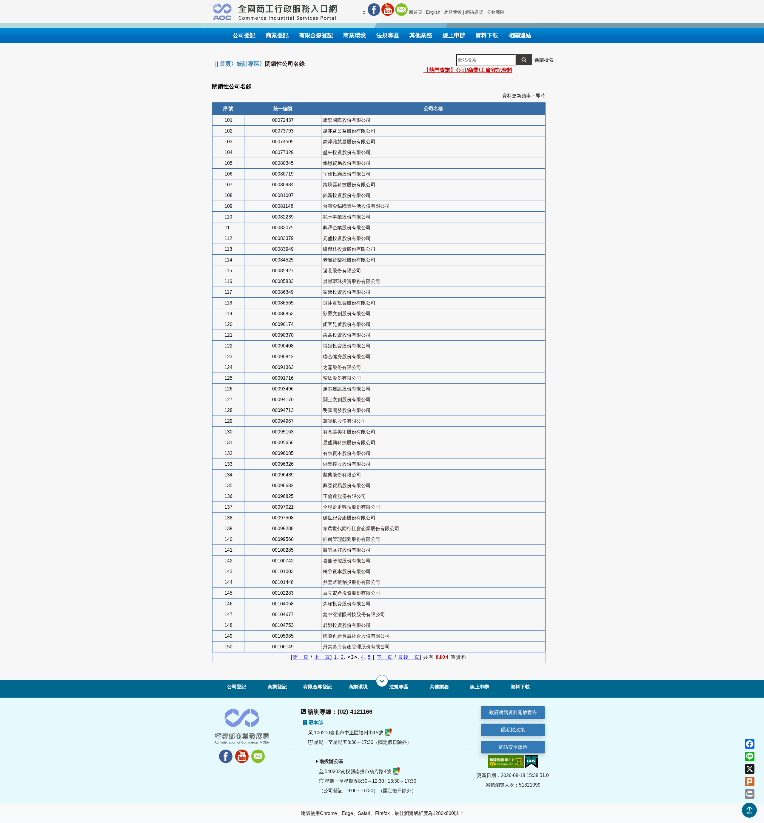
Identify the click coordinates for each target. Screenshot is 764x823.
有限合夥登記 (317, 686)
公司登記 (236, 686)
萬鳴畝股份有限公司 (344, 421)
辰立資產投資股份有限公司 (351, 593)
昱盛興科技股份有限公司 (349, 442)
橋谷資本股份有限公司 (347, 571)
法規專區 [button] (387, 35)
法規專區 (398, 686)
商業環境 (358, 686)
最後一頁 (409, 657)
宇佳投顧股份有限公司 (347, 173)
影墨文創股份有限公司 (347, 313)
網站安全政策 (513, 747)
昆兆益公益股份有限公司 (349, 130)
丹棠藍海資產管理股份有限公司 (356, 646)
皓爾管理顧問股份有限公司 (351, 539)
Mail (401, 9)
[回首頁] (287, 10)
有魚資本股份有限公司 (347, 453)
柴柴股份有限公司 (342, 474)
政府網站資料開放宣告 (513, 712)
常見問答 (453, 12)
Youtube (387, 9)
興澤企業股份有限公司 (347, 227)
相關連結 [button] (520, 35)
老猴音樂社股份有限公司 (349, 259)
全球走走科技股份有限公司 (351, 507)
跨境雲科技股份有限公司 (349, 184)
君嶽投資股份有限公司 (347, 625)
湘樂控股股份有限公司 (347, 464)
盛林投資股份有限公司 (347, 152)
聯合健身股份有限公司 (347, 356)
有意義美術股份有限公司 (349, 431)
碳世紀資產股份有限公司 (349, 517)
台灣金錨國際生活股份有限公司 (356, 206)
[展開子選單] (382, 681)
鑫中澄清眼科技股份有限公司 (354, 614)
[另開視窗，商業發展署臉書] (223, 753)
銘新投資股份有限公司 (347, 195)
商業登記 (277, 686)
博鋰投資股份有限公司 (347, 345)
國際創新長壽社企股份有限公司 (356, 636)
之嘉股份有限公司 (342, 367)
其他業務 (439, 686)
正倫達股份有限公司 (344, 496)
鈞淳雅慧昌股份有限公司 (349, 141)
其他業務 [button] (420, 35)
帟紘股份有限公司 (342, 378)
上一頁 (322, 657)
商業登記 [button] (277, 35)
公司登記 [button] (244, 35)
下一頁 (385, 657)
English (433, 12)
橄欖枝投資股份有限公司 (349, 249)
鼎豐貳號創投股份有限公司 (351, 582)
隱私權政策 (513, 729)
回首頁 (415, 12)
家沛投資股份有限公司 (347, 292)
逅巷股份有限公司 (342, 270)
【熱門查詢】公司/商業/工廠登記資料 (467, 70)
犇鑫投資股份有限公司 (347, 335)
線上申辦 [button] (454, 35)
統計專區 (248, 64)
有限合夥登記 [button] (316, 35)
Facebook (374, 9)
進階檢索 (544, 60)
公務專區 (496, 12)
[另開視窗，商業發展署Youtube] (242, 753)
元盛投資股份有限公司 (347, 238)
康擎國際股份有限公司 (347, 120)
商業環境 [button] (354, 35)
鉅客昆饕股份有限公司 (347, 324)
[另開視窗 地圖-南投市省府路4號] (396, 771)
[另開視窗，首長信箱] (258, 753)
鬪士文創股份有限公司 (347, 399)
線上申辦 (479, 686)
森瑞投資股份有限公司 (347, 603)
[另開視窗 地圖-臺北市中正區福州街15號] (388, 732)
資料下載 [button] (486, 35)
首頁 (225, 64)
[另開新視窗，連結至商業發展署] (222, 10)
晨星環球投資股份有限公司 (351, 281)
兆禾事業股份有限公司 (347, 216)
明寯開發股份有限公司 (347, 410)
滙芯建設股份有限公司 (347, 388)
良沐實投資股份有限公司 (349, 302)
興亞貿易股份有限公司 (347, 485)
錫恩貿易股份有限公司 (347, 163)
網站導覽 (474, 12)
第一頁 (301, 657)
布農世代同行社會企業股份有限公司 (361, 528)
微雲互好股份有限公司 (347, 550)
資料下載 (520, 686)
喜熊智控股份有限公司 (347, 560)
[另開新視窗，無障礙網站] (506, 761)
